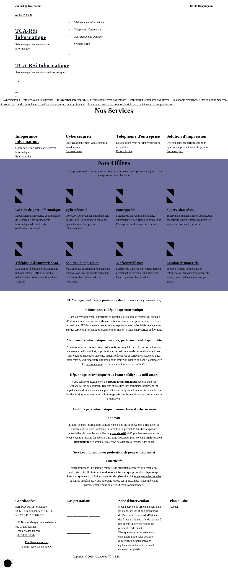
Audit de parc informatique (185, 510)
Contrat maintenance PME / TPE (188, 515)
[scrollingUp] (6, 563)
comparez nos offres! (150, 99)
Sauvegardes (125, 210)
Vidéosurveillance (129, 263)
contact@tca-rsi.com (28, 530)
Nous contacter (86, 54)
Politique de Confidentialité (185, 536)
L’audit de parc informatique (85, 424)
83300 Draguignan (201, 5)
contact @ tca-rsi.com (28, 5)
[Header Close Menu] (16, 96)
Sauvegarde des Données (88, 36)
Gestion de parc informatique (38, 210)
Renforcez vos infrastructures (28, 99)
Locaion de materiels (183, 263)
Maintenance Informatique (89, 22)
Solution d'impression (186, 136)
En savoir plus (23, 156)
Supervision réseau (181, 210)
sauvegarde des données (147, 476)
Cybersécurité (82, 43)
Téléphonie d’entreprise (87, 29)
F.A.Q (173, 545)
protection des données (118, 441)
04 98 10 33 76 (23, 15)
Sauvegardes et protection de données (191, 528)
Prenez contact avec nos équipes (92, 99)
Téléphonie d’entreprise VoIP (37, 263)
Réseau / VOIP (178, 519)
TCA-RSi (113, 556)
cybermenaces (94, 364)
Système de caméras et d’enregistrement (51, 104)
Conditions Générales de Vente (187, 532)
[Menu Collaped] (16, 92)
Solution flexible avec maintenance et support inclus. (130, 104)
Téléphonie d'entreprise (138, 136)
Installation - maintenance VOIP (188, 523)
